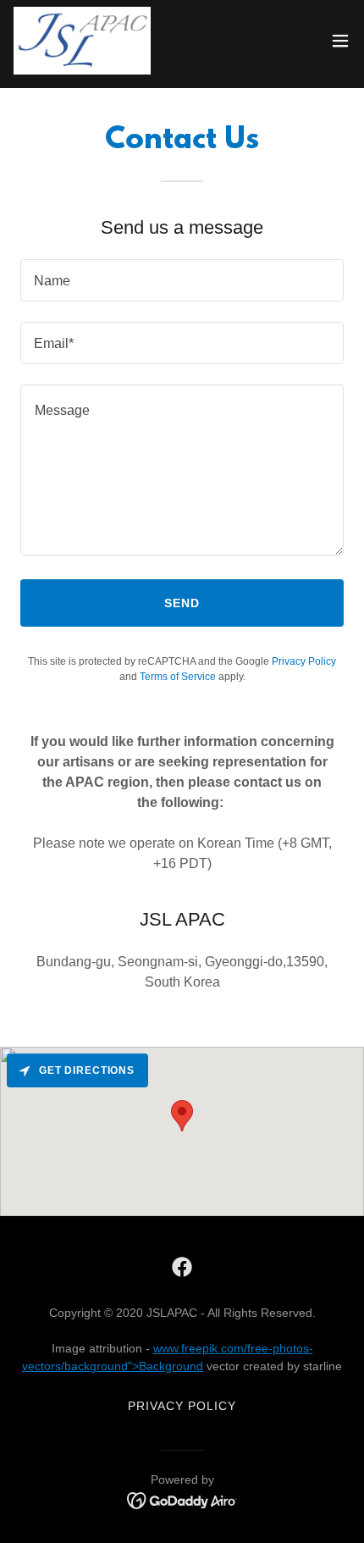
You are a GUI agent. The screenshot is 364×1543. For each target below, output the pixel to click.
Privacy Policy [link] (304, 661)
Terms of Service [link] (178, 677)
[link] (82, 41)
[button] (340, 41)
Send (182, 603)
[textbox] (182, 280)
